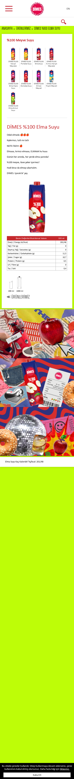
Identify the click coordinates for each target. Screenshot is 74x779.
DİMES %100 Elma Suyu (47, 28)
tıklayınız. (65, 769)
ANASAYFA (7, 28)
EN (68, 9)
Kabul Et (37, 775)
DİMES (39, 10)
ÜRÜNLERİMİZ (23, 28)
